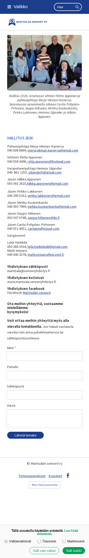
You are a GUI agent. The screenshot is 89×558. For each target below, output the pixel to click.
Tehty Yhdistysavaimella (45, 484)
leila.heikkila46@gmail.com (47, 246)
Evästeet (55, 476)
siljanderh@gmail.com (45, 172)
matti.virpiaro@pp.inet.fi (46, 254)
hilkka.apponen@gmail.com (47, 183)
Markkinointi (76, 541)
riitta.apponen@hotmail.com (49, 161)
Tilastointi (49, 541)
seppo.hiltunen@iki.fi (44, 217)
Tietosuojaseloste (31, 476)
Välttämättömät (20, 541)
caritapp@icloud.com (43, 228)
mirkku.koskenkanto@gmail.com (52, 206)
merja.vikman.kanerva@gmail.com (53, 150)
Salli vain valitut (44, 551)
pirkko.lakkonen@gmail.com (49, 195)
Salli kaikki (74, 551)
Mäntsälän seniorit (37, 292)
